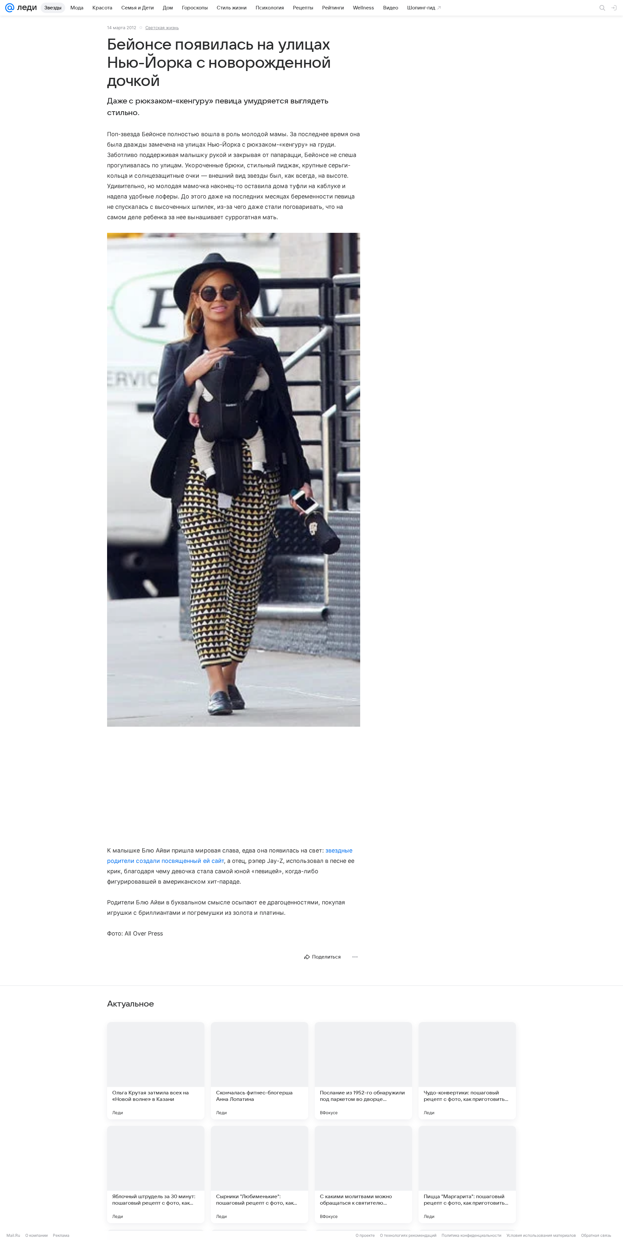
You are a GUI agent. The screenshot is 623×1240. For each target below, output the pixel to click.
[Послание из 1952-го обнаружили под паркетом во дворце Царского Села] (363, 1070)
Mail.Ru (13, 1235)
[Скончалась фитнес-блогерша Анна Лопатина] (259, 1070)
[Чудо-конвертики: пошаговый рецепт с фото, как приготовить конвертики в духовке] (467, 1070)
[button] (233, 480)
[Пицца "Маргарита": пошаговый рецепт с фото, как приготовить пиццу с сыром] (467, 1174)
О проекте (365, 1235)
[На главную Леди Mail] (25, 8)
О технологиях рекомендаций (408, 1235)
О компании (36, 1235)
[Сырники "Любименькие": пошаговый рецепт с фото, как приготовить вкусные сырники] (259, 1174)
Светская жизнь (162, 27)
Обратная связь (596, 1235)
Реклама (61, 1235)
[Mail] (9, 8)
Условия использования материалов (541, 1235)
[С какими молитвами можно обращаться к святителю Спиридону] (363, 1174)
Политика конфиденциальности (471, 1235)
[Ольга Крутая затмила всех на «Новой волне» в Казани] (155, 1070)
